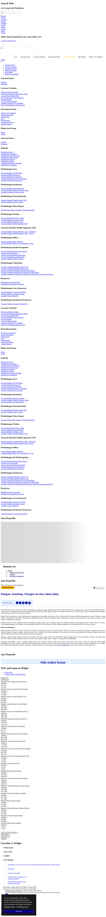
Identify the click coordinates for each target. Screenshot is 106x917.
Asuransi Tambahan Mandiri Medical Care (15, 269)
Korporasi (4, 84)
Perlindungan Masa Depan (9, 158)
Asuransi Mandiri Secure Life (10, 175)
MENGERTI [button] (19, 911)
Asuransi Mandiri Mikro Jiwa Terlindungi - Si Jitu (17, 243)
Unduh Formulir (6, 99)
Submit (4, 838)
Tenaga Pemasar (6, 124)
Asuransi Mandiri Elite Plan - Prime (12, 218)
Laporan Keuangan (7, 122)
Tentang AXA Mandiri (8, 113)
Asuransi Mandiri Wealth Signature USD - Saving (17, 233)
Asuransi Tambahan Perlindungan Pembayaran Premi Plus (20, 272)
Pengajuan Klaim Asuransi (9, 92)
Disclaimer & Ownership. (13, 891)
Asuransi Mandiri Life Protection (11, 173)
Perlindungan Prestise (8, 159)
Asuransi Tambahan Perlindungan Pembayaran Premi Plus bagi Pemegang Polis (27, 274)
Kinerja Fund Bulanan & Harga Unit (13, 105)
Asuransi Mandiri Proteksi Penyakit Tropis (15, 190)
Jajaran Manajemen (7, 115)
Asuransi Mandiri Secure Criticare (12, 202)
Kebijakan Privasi (23, 907)
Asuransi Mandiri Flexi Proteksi (11, 177)
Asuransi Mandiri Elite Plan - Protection (14, 179)
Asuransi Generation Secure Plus (11, 180)
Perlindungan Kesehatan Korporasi (12, 284)
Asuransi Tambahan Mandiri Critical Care (14, 267)
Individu (3, 82)
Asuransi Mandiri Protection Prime (12, 259)
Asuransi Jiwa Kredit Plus (9, 253)
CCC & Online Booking (9, 101)
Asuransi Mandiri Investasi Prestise (12, 220)
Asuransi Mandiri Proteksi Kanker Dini (13, 200)
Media (3, 132)
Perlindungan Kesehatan (9, 154)
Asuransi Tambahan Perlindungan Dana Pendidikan (18, 271)
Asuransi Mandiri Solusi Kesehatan (12, 188)
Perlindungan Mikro (7, 161)
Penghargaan (5, 117)
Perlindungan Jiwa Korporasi (10, 282)
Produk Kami (8, 848)
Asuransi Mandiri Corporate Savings (13, 294)
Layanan (4, 21)
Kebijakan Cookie (9, 907)
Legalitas (6, 856)
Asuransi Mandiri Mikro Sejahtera (12, 241)
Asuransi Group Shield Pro (10, 296)
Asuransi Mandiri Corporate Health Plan (14, 304)
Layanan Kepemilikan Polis (10, 96)
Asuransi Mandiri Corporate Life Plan (13, 292)
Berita (3, 32)
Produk (3, 17)
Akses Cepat (7, 852)
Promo (3, 28)
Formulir (4, 24)
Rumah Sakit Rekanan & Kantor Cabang (14, 94)
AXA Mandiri (8, 860)
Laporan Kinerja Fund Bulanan (15, 674)
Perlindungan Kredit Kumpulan (11, 163)
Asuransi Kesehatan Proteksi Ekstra (12, 192)
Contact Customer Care (8, 41)
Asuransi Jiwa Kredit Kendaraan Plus (13, 255)
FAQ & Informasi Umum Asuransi (12, 98)
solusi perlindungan (63, 645)
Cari (15, 57)
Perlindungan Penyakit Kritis (10, 156)
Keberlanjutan (5, 120)
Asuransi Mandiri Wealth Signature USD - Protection (18, 232)
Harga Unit (8, 672)
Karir (2, 119)
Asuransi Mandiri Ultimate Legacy (12, 222)
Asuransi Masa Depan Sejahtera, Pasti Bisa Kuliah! (17, 210)
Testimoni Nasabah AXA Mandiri (12, 103)
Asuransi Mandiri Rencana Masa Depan (14, 251)
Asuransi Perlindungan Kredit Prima (13, 257)
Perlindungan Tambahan (9, 165)
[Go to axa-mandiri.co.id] (53, 51)
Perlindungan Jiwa (7, 152)
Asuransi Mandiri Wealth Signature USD (14, 224)
